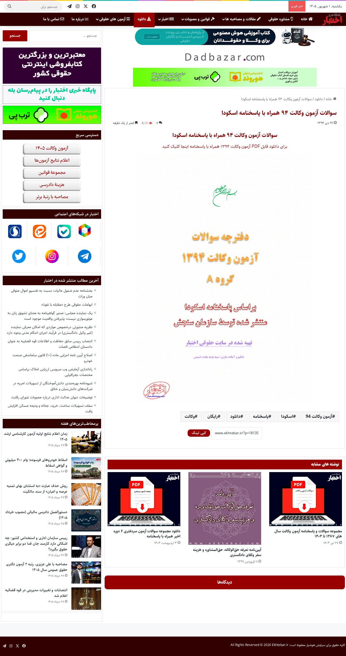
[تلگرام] (69, 6)
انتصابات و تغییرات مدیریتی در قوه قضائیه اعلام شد (36, 593)
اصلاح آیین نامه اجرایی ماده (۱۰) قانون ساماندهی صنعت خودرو (52, 358)
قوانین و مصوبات (198, 19)
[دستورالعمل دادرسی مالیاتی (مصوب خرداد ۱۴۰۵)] (86, 520)
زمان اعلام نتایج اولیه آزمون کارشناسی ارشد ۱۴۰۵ (35, 436)
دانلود (142, 19)
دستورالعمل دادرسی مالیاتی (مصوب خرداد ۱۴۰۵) (36, 515)
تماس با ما (51, 19)
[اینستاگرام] (78, 6)
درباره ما (78, 19)
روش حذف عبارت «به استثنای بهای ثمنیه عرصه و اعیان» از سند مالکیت (37, 488)
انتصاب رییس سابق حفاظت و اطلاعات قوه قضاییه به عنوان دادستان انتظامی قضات (50, 344)
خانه (304, 19)
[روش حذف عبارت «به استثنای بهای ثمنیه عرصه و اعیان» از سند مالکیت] (86, 494)
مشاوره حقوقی (279, 19)
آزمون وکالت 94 (319, 416)
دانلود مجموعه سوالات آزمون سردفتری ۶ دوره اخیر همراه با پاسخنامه (147, 533)
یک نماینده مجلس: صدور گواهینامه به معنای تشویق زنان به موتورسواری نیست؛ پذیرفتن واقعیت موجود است (50, 316)
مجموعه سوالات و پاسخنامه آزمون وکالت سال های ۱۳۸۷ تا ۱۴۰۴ (308, 533)
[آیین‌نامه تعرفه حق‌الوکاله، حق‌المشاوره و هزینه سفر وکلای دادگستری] (224, 508)
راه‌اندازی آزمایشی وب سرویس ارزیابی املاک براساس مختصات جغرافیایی (55, 372)
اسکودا (287, 416)
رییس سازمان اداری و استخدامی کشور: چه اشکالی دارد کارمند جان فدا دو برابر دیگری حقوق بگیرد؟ (36, 543)
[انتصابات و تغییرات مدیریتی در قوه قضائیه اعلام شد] (86, 598)
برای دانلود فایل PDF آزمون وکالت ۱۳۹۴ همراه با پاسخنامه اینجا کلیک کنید (224, 146)
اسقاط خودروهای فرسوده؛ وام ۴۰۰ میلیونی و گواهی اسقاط (36, 463)
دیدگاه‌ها (224, 582)
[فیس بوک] (94, 6)
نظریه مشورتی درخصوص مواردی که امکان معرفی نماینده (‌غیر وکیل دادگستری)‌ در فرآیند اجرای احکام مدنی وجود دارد (49, 330)
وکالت (190, 416)
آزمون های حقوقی (113, 19)
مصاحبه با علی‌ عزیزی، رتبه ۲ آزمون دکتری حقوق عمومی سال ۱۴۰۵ (36, 567)
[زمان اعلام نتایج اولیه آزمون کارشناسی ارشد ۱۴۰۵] (86, 442)
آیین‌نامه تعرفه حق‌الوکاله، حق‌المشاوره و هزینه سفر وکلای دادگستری (227, 552)
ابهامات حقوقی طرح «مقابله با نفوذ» (66, 305)
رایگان (212, 416)
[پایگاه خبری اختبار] (332, 19)
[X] (86, 6)
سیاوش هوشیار (315, 645)
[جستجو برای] (9, 7)
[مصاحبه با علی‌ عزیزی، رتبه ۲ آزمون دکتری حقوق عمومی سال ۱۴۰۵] (86, 572)
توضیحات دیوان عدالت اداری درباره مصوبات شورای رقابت (51, 397)
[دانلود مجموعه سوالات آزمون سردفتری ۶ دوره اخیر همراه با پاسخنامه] (144, 499)
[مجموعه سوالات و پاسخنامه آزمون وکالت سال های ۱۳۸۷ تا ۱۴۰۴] (305, 499)
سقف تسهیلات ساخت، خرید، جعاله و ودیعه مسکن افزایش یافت (50, 408)
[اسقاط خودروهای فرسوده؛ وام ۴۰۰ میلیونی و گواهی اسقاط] (86, 468)
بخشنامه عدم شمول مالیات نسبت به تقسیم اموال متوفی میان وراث (51, 293)
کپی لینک (199, 433)
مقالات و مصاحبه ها (241, 19)
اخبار (165, 19)
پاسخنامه (260, 416)
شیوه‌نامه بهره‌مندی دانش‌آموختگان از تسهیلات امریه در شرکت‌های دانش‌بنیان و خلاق (52, 386)
